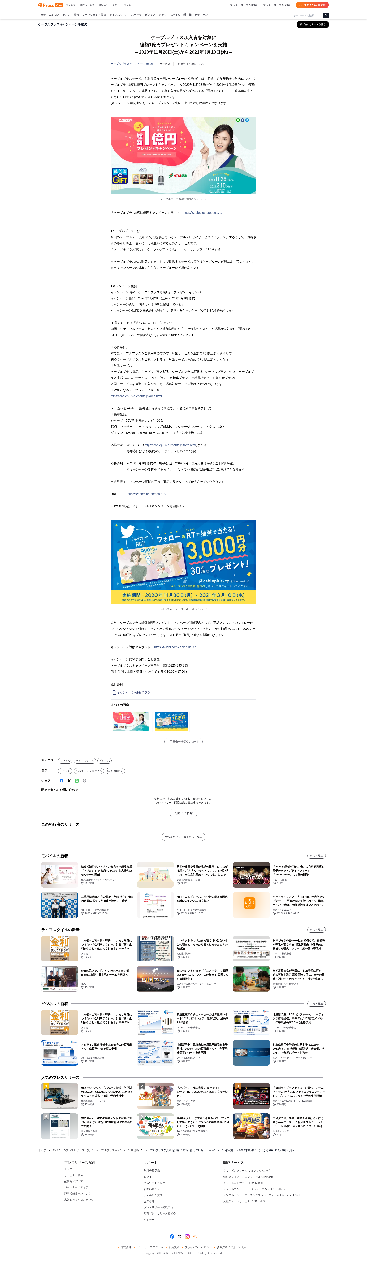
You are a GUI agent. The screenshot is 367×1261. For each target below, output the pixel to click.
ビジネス (150, 14)
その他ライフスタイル (89, 771)
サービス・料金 (73, 1175)
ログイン (149, 1176)
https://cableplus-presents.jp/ (203, 212)
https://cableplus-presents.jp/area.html (136, 396)
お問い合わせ (183, 813)
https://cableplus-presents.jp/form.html (170, 445)
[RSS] (195, 1236)
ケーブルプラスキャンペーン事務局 (132, 63)
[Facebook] (61, 781)
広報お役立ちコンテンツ (79, 1199)
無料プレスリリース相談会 (160, 1213)
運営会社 (126, 1247)
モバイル (175, 14)
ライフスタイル (118, 14)
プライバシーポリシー (198, 1247)
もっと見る (316, 855)
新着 (43, 14)
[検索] (326, 15)
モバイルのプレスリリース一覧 (71, 1150)
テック (163, 14)
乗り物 (188, 14)
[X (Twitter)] (69, 781)
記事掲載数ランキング (77, 1193)
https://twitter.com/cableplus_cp (175, 647)
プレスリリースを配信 (243, 4)
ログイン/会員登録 (315, 4)
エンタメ (54, 14)
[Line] (77, 781)
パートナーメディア (76, 1187)
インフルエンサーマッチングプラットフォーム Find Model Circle (262, 1195)
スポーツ (136, 14)
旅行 (76, 14)
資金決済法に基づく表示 (231, 1247)
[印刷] (84, 781)
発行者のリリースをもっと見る (183, 836)
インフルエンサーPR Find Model (243, 1182)
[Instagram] (187, 1236)
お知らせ (149, 1201)
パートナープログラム (150, 1247)
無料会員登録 (152, 1170)
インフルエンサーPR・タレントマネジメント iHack (254, 1189)
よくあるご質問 (153, 1195)
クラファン (201, 14)
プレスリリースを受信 (276, 4)
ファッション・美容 (94, 14)
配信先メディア (73, 1181)
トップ (42, 1150)
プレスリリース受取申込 (158, 1207)
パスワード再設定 (154, 1182)
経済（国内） (115, 771)
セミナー (149, 1219)
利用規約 (174, 1247)
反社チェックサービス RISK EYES (244, 1201)
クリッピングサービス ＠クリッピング (246, 1170)
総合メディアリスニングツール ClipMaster (248, 1176)
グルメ (67, 14)
